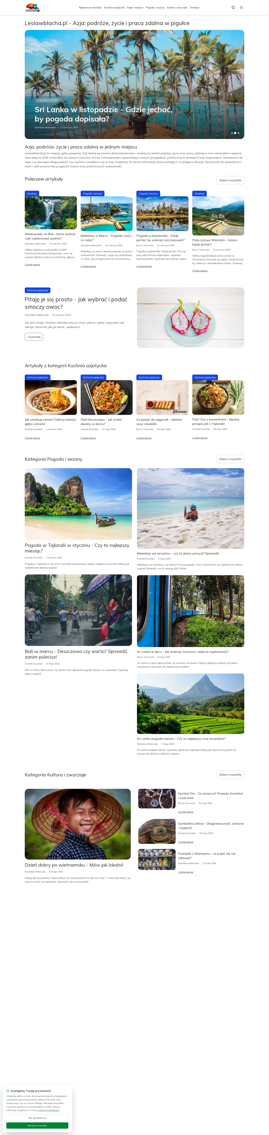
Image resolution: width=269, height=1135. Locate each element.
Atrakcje (194, 7)
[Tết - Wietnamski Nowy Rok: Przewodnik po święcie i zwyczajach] (134, 84)
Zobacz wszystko (230, 180)
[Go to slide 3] (238, 133)
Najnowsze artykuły (90, 7)
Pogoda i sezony (155, 7)
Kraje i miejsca (135, 7)
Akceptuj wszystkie (37, 1125)
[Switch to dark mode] (241, 7)
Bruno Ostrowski (144, 245)
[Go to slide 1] (232, 133)
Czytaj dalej (33, 336)
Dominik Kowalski (43, 127)
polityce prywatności (48, 1110)
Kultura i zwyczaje (177, 7)
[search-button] (233, 7)
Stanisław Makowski (35, 243)
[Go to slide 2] (235, 133)
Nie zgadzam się (37, 1117)
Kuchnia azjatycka (114, 7)
